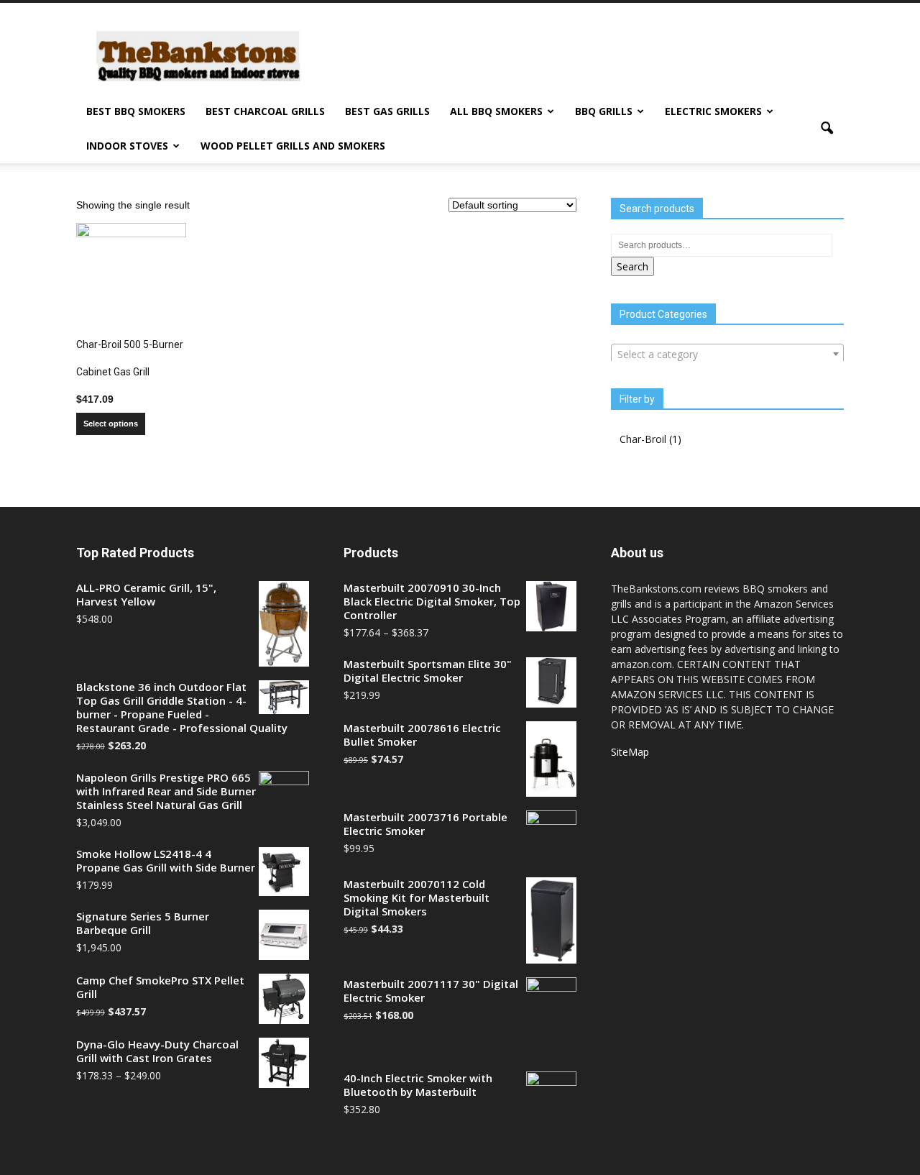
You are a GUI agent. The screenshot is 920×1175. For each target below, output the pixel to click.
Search (632, 266)
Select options (110, 423)
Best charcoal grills (265, 111)
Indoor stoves (127, 145)
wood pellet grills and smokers (293, 145)
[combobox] (727, 354)
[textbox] (727, 354)
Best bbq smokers (135, 111)
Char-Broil (643, 439)
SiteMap (630, 752)
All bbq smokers (496, 111)
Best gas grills (387, 111)
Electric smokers (713, 111)
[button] (826, 128)
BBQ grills (603, 111)
